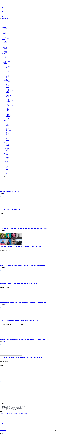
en (2, 4)
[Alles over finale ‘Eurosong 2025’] (11, 207)
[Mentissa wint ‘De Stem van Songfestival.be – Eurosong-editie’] (11, 281)
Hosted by (3, 413)
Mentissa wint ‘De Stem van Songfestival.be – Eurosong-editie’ (20, 283)
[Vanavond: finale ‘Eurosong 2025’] (11, 188)
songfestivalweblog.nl (14, 413)
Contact (1, 416)
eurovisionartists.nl (20, 413)
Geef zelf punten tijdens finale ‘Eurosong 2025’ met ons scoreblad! (21, 357)
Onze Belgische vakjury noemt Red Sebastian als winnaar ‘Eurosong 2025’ (23, 228)
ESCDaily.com (8, 413)
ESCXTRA (24, 413)
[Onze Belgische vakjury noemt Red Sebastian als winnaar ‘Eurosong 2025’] (11, 225)
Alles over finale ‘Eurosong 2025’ (10, 209)
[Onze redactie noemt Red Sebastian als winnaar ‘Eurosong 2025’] (11, 244)
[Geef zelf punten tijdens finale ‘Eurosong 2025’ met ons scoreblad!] (11, 355)
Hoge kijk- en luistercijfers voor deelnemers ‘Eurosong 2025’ (19, 320)
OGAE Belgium (28, 413)
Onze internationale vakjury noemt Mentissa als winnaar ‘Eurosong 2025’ (23, 265)
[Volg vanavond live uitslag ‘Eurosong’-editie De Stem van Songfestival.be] (11, 336)
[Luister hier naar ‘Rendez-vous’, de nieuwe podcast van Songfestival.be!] (18, 401)
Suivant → (3, 363)
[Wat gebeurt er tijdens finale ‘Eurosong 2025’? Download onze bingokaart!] (11, 299)
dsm (4, 341)
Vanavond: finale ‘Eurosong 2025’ (11, 191)
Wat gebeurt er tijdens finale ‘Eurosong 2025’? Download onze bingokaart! (24, 302)
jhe (4, 193)
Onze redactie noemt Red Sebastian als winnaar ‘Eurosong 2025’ (20, 246)
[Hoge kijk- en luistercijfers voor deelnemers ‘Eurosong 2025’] (11, 318)
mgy (5, 322)
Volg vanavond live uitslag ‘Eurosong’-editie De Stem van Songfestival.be (23, 339)
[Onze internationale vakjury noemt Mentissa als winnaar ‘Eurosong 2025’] (11, 262)
